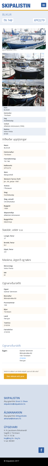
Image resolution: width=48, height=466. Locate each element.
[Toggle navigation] (43, 5)
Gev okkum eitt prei (15, 376)
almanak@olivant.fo (12, 418)
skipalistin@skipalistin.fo (14, 404)
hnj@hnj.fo (9, 438)
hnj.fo (17, 438)
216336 (23, 358)
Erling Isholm (21, 416)
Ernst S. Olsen (22, 401)
